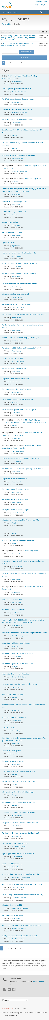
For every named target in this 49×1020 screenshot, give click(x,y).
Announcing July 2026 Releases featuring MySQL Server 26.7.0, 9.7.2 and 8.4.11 (17, 44)
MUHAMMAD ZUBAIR (19, 846)
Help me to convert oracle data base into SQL (19, 253)
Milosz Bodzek (16, 764)
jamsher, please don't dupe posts (14, 201)
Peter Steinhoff (17, 857)
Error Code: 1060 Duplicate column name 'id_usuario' (21, 925)
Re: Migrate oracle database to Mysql (15, 489)
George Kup (16, 225)
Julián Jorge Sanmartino (19, 112)
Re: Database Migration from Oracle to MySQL (19, 410)
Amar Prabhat (16, 482)
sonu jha (15, 646)
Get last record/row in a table (12, 358)
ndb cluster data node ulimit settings (15, 674)
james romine (16, 710)
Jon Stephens (16, 102)
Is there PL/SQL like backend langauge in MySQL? (20, 338)
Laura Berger (16, 592)
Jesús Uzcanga (16, 492)
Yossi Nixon (15, 215)
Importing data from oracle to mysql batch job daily (21, 874)
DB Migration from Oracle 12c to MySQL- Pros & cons (21, 936)
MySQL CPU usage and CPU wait (14, 212)
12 (22, 63)
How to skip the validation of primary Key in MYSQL (21, 458)
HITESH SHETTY (17, 567)
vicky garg (15, 402)
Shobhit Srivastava (18, 939)
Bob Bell (14, 697)
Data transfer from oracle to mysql (15, 843)
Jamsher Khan (16, 194)
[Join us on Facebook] (5, 990)
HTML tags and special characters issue (16, 89)
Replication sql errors (33, 178)
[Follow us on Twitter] (9, 990)
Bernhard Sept (16, 602)
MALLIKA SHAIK (17, 826)
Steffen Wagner (17, 731)
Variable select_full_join (10, 222)
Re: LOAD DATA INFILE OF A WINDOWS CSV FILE (19, 782)
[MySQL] (7, 5)
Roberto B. (15, 774)
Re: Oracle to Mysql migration (13, 761)
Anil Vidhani (16, 687)
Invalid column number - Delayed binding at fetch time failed (24, 633)
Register (44, 4)
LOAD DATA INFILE (9, 728)
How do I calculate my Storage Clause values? (19, 155)
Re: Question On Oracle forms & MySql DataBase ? (20, 823)
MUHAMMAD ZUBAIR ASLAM (21, 877)
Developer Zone (10, 12)
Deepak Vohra (16, 123)
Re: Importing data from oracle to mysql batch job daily (22, 884)
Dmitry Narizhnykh (18, 307)
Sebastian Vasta (17, 341)
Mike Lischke (16, 918)
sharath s (15, 181)
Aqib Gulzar (15, 246)
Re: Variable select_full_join (12, 232)
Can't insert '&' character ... (12, 864)
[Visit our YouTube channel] (14, 990)
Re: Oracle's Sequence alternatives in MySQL (18, 120)
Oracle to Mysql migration (11, 751)
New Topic (24, 57)
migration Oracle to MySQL (12, 905)
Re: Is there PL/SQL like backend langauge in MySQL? (21, 348)
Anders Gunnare (17, 867)
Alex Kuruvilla (16, 318)
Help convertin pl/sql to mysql (13, 694)
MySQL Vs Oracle (8, 243)
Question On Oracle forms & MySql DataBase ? (19, 812)
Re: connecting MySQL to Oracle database (17, 653)
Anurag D (15, 425)
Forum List (6, 24)
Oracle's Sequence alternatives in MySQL (17, 109)
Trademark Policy (41, 1013)
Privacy (5, 1013)
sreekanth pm (16, 382)
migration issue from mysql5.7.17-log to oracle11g (20, 520)
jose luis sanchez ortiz (19, 928)
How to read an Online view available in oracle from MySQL (24, 315)
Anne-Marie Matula (18, 451)
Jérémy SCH (15, 744)
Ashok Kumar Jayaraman (20, 636)
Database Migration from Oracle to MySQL (18, 399)
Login (37, 4)
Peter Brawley (16, 204)
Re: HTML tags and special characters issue (18, 99)
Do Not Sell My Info (15, 1013)
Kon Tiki (14, 135)
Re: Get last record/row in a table (14, 369)
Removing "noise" (31, 551)
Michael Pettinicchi (18, 361)
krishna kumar (16, 461)
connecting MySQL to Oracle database (16, 643)
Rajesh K (14, 523)
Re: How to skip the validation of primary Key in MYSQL (22, 469)
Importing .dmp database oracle (14, 717)
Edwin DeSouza (17, 81)
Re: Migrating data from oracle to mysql (16, 304)
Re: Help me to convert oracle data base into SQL (20, 263)
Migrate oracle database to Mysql (14, 479)
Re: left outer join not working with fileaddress (19, 802)
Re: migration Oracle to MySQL (13, 915)
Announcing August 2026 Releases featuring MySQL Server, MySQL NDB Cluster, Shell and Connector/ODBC (18, 38)
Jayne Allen (15, 754)
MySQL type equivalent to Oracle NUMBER (18, 854)
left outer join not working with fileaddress (18, 792)
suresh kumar (16, 613)
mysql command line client (12, 599)
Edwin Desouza (17, 625)
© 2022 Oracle (20, 1008)
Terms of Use (28, 1013)
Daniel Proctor (16, 554)
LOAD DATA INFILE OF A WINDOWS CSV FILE (18, 771)
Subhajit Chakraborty (19, 677)
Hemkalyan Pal (17, 297)
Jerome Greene (16, 815)
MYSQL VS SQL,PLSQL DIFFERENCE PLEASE (18, 540)
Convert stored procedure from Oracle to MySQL (20, 684)
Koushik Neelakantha (19, 92)
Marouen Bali (16, 720)
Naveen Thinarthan (18, 158)
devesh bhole (16, 438)
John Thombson (17, 256)
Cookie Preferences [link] (10, 1015)
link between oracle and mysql (13, 610)
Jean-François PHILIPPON (20, 908)
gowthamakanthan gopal (20, 171)
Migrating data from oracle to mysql (15, 294)
